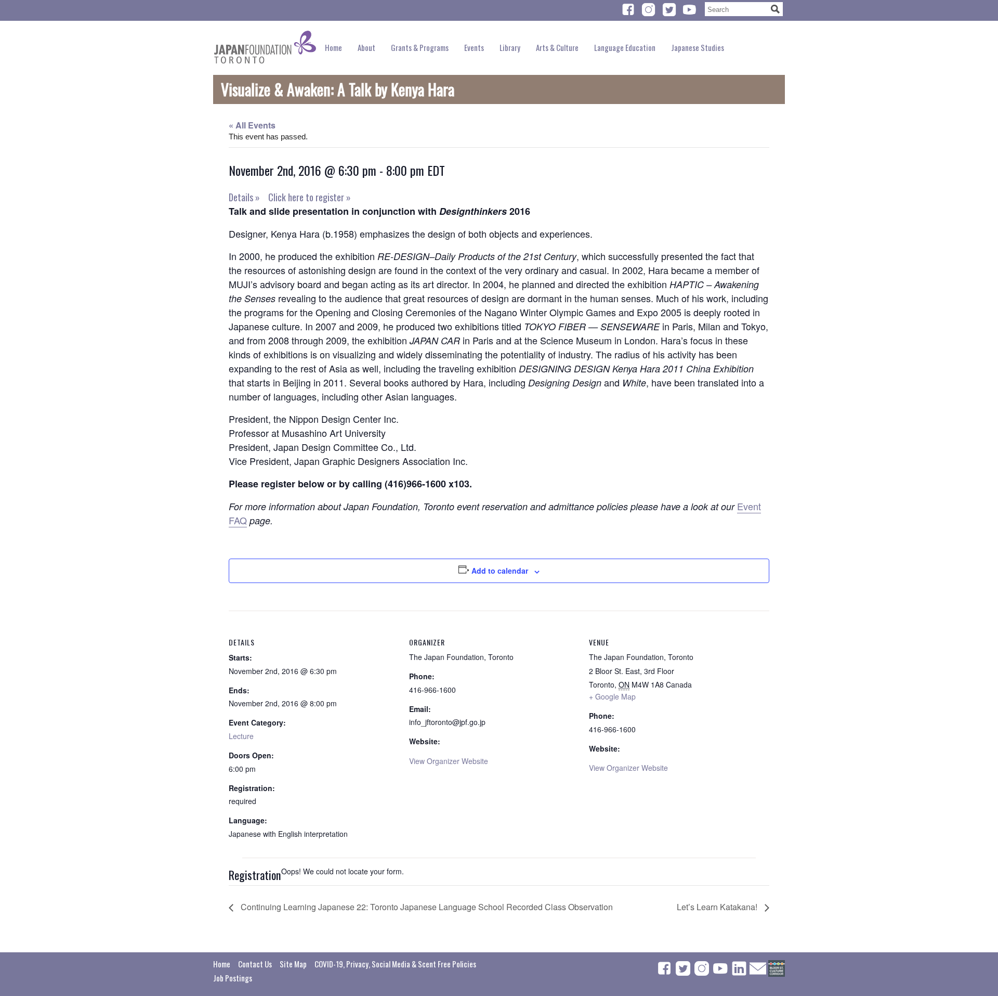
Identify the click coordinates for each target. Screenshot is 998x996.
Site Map (293, 963)
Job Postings (232, 978)
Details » (244, 197)
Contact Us (255, 963)
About (366, 47)
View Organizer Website (448, 761)
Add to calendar (499, 570)
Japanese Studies (697, 47)
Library (510, 47)
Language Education (624, 47)
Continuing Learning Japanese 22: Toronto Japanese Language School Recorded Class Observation (426, 907)
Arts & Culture (557, 47)
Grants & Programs (420, 47)
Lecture (241, 736)
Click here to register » (309, 197)
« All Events (252, 125)
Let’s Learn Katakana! (718, 907)
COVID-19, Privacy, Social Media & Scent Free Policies (395, 963)
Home (333, 47)
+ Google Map (612, 696)
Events (474, 47)
